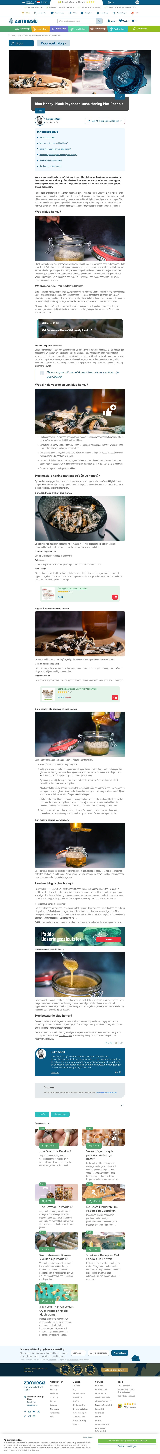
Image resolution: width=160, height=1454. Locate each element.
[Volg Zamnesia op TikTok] (25, 1416)
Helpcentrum (99, 1386)
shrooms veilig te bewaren (46, 280)
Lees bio (55, 1072)
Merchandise (54, 1409)
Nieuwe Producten (79, 1393)
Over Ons (76, 1401)
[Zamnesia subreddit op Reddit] (29, 1416)
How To (42, 1114)
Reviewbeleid (99, 1413)
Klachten (98, 1421)
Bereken (108, 939)
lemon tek (41, 199)
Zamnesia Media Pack (80, 1409)
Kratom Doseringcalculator (127, 1396)
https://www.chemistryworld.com (106, 1092)
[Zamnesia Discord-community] (34, 1416)
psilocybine (79, 291)
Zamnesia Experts (79, 1417)
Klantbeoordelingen (79, 1405)
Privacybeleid (52, 1360)
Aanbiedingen (55, 1413)
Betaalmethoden (100, 1393)
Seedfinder (76, 1386)
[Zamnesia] (31, 21)
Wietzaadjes (54, 1386)
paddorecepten (65, 1035)
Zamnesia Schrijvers (79, 1413)
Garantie (98, 1417)
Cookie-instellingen (127, 1446)
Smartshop (54, 1397)
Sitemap (75, 1424)
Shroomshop (60, 1114)
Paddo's (38, 192)
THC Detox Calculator (125, 1386)
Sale (51, 1417)
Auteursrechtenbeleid (102, 1424)
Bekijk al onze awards (114, 1370)
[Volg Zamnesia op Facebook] (25, 1411)
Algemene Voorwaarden (103, 1401)
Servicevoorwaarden (72, 1360)
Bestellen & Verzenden (102, 1397)
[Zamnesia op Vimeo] (34, 1411)
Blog (74, 1389)
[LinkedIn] (116, 1072)
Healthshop (54, 1393)
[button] (40, 121)
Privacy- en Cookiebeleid (103, 1405)
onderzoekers (47, 295)
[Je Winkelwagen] (134, 21)
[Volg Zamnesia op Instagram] (29, 1411)
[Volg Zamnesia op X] (38, 1411)
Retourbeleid (99, 1409)
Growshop (53, 1405)
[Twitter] (120, 1071)
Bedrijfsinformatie (101, 1389)
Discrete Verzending (79, 1421)
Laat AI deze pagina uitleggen (105, 121)
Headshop (53, 1389)
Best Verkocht (77, 1397)
